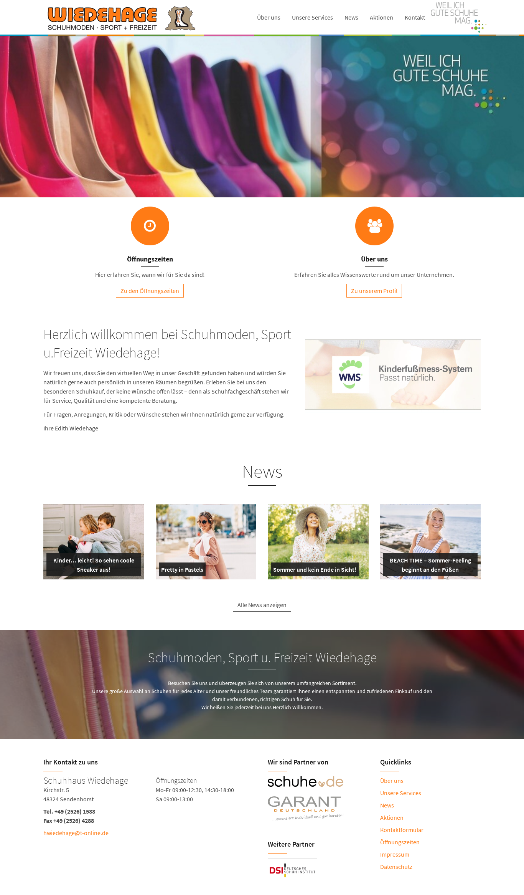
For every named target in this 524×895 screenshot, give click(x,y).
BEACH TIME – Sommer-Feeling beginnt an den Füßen (430, 566)
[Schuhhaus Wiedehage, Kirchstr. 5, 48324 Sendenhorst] (150, 816)
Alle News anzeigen (262, 605)
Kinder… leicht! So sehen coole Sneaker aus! (93, 566)
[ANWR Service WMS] (393, 421)
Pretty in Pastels (182, 571)
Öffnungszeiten (400, 842)
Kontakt (415, 17)
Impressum (394, 854)
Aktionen (381, 17)
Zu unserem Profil (374, 290)
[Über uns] (374, 226)
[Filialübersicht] (150, 226)
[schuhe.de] (318, 781)
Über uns (268, 17)
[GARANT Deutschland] (318, 809)
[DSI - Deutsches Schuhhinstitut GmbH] (292, 869)
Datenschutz (396, 866)
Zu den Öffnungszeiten (149, 290)
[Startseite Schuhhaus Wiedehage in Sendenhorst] (120, 17)
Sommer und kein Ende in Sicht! (314, 571)
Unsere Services (312, 17)
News (351, 17)
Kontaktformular (401, 830)
